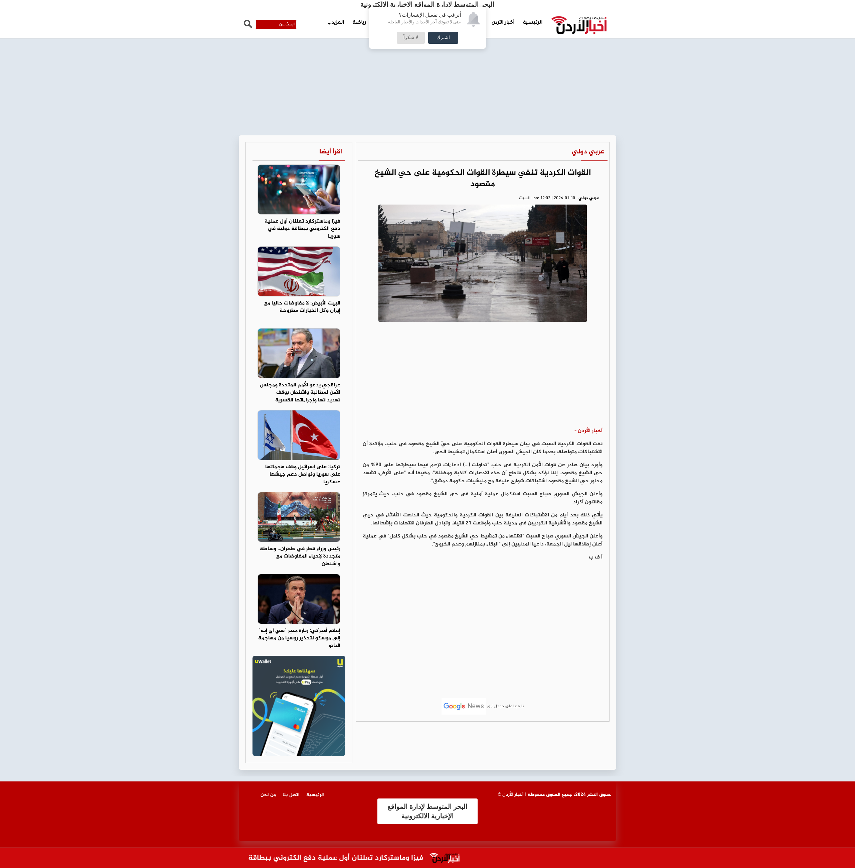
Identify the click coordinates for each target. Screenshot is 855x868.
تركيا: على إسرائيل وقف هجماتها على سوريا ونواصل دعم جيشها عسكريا (302, 475)
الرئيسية (532, 23)
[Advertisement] (427, 50)
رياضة (359, 23)
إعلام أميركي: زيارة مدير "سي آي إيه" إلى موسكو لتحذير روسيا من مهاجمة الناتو (299, 638)
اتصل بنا (291, 795)
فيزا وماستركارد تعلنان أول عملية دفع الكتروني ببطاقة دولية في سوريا (302, 229)
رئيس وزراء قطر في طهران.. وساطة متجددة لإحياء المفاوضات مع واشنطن (300, 556)
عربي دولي (588, 151)
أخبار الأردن (503, 23)
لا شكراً (410, 37)
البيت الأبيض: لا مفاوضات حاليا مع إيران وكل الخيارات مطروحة (302, 307)
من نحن (268, 795)
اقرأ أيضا (330, 151)
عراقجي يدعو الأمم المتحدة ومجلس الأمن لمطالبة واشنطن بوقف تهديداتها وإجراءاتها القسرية (300, 393)
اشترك (443, 37)
